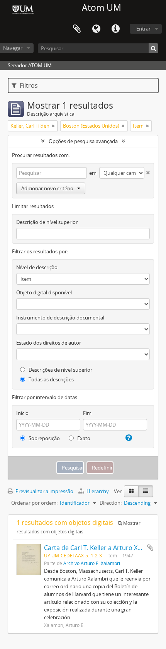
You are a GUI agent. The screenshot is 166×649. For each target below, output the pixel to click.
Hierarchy (97, 491)
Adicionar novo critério (47, 188)
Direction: (111, 502)
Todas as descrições (50, 379)
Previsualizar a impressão (43, 491)
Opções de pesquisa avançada (83, 141)
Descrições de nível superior (59, 369)
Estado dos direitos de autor (48, 342)
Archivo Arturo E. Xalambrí (91, 563)
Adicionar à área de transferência (150, 548)
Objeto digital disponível (44, 292)
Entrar (143, 28)
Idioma (96, 29)
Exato (83, 438)
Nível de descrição (37, 267)
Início (22, 413)
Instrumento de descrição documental (60, 317)
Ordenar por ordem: (34, 502)
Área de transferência (76, 29)
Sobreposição (43, 438)
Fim (87, 413)
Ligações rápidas (115, 29)
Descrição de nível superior (47, 222)
